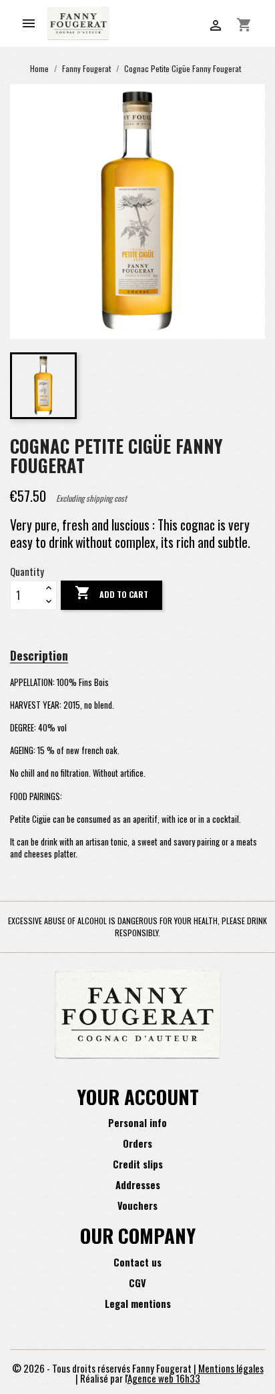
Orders (137, 1143)
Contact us (137, 1262)
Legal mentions (138, 1304)
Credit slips (138, 1164)
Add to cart (111, 593)
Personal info (137, 1123)
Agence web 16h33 (163, 1378)
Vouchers (137, 1205)
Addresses (137, 1185)
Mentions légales (231, 1368)
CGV (137, 1283)
